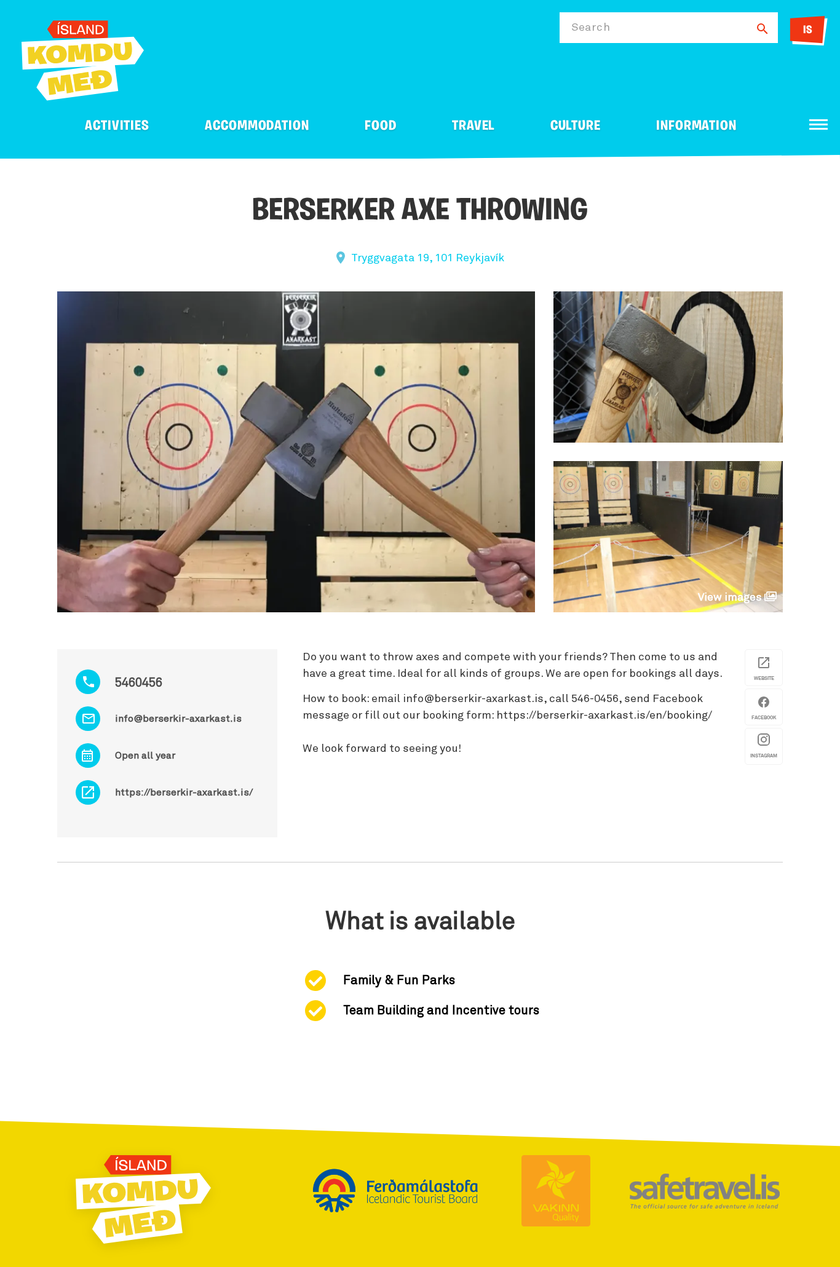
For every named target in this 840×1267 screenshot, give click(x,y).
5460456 (138, 683)
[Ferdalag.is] (82, 58)
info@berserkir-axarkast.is (178, 719)
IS (807, 30)
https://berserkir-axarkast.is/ (184, 792)
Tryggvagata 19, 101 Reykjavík (427, 258)
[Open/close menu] (818, 124)
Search (590, 27)
